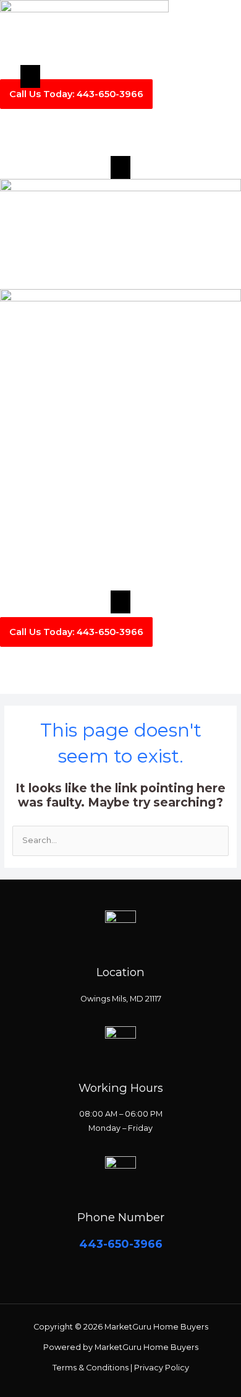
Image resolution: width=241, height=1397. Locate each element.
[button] (30, 76)
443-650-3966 (121, 1244)
